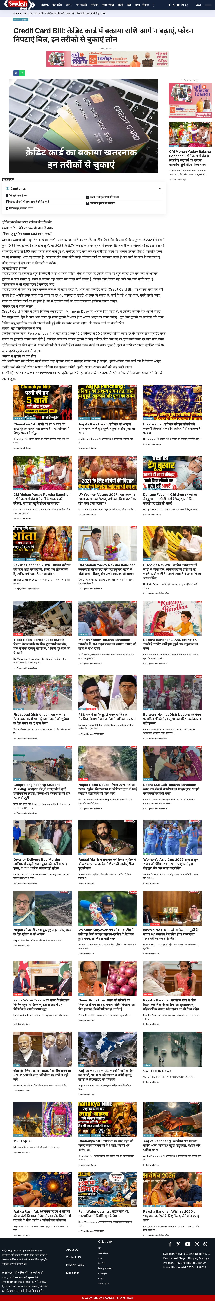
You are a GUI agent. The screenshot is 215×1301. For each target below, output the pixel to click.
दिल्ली (81, 995)
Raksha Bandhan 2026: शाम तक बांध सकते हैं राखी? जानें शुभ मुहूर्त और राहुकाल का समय (170, 644)
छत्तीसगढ (147, 1065)
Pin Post (19, 419)
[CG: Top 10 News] (172, 1049)
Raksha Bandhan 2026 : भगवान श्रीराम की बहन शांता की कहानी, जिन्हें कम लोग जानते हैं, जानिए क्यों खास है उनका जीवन (41, 569)
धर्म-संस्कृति (31, 419)
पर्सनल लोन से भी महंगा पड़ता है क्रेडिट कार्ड (29, 201)
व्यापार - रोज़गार (20, 20)
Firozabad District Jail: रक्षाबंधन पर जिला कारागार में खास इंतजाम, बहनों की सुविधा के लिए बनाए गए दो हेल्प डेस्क (41, 719)
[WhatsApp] (186, 5)
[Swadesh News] (19, 5)
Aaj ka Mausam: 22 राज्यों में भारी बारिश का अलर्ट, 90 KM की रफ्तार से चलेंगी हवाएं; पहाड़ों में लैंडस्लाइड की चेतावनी (105, 1075)
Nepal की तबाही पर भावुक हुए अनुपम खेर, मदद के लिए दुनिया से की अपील (42, 932)
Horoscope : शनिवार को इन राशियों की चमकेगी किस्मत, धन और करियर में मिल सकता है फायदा (171, 428)
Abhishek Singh (179, 180)
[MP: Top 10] (42, 1119)
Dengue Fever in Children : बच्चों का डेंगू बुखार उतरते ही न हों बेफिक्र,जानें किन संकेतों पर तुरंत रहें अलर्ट (170, 499)
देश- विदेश (18, 634)
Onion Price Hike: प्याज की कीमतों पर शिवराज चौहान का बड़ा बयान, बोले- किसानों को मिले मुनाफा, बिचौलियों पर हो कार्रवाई (106, 1004)
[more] (153, 5)
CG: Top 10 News (157, 1071)
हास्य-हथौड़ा (84, 1206)
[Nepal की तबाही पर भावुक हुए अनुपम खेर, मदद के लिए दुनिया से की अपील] (42, 908)
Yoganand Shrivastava (91, 589)
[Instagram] (182, 5)
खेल (145, 854)
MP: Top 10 (22, 1141)
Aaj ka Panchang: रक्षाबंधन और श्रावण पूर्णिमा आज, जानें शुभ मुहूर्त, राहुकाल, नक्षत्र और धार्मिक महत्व (171, 1145)
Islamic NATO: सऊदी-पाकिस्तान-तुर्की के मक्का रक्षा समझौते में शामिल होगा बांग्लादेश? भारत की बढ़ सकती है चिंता (170, 934)
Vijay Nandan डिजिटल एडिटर (27, 589)
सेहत (158, 489)
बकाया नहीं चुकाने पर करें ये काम (104, 196)
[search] (192, 5)
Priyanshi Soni (87, 883)
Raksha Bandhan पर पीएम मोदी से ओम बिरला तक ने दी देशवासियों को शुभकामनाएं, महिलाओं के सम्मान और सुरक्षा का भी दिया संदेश (171, 1004)
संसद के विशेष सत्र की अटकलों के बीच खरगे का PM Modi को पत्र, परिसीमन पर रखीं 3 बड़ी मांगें (42, 1075)
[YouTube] (178, 5)
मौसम (81, 1065)
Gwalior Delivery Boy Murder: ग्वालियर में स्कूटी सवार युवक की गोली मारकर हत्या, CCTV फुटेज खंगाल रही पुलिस (40, 864)
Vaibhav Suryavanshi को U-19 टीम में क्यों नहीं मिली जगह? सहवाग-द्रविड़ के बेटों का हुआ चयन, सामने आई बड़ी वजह (106, 934)
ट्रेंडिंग (152, 854)
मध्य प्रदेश (174, 146)
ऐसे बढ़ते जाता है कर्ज (18, 195)
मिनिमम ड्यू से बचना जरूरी (21, 208)
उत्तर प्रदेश (18, 709)
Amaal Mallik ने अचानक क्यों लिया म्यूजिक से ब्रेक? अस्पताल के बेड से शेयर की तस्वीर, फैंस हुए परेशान (107, 864)
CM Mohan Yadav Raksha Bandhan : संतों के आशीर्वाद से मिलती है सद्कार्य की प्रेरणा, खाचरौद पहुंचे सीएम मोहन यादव (190, 158)
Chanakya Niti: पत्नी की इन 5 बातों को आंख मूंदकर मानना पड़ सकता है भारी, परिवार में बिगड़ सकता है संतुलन (41, 428)
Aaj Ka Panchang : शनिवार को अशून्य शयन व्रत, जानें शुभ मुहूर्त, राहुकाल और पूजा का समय (106, 428)
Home (16, 13)
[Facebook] (169, 5)
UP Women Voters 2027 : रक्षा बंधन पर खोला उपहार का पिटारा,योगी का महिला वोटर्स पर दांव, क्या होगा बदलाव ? (107, 499)
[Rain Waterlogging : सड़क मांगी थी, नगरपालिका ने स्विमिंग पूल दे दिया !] (107, 1189)
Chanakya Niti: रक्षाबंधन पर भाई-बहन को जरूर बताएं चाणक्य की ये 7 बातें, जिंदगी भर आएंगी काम (105, 1145)
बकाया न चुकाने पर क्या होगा (102, 203)
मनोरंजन (147, 559)
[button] (16, 73)
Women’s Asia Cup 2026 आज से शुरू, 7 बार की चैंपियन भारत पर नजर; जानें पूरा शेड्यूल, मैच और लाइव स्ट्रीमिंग (171, 864)
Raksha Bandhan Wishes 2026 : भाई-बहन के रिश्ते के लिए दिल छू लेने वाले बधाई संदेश (171, 1215)
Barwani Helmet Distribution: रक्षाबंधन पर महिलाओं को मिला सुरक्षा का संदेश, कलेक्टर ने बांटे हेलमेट (172, 719)
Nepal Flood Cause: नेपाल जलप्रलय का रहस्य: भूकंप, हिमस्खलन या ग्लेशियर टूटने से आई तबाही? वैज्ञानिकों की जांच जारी (107, 789)
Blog (17, 779)
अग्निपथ (94, 489)
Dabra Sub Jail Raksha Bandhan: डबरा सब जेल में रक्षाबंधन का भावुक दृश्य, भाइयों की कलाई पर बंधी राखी (171, 789)
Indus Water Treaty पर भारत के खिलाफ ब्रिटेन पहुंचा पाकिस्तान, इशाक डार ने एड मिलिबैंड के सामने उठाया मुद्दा (41, 1004)
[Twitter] (173, 5)
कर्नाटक (82, 709)
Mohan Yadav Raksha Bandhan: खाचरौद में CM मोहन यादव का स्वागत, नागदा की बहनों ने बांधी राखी (107, 644)
